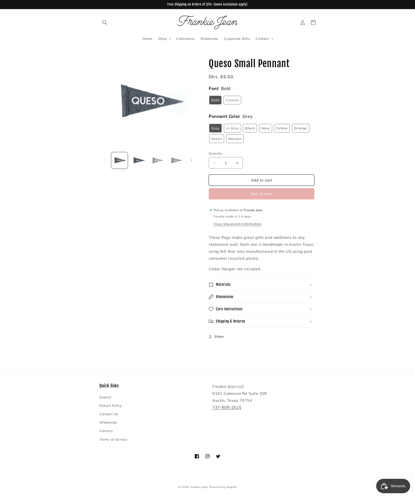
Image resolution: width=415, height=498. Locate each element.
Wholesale (108, 422)
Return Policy (110, 405)
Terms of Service (113, 439)
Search (105, 397)
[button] (104, 22)
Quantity (215, 153)
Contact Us (108, 414)
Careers (106, 431)
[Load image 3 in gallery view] (157, 160)
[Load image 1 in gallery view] (119, 160)
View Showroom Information (238, 224)
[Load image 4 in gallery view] (176, 160)
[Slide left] (104, 160)
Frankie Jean (199, 487)
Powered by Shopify (223, 487)
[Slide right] (191, 160)
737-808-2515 (226, 407)
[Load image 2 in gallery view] (138, 160)
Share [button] (219, 336)
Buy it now (261, 194)
